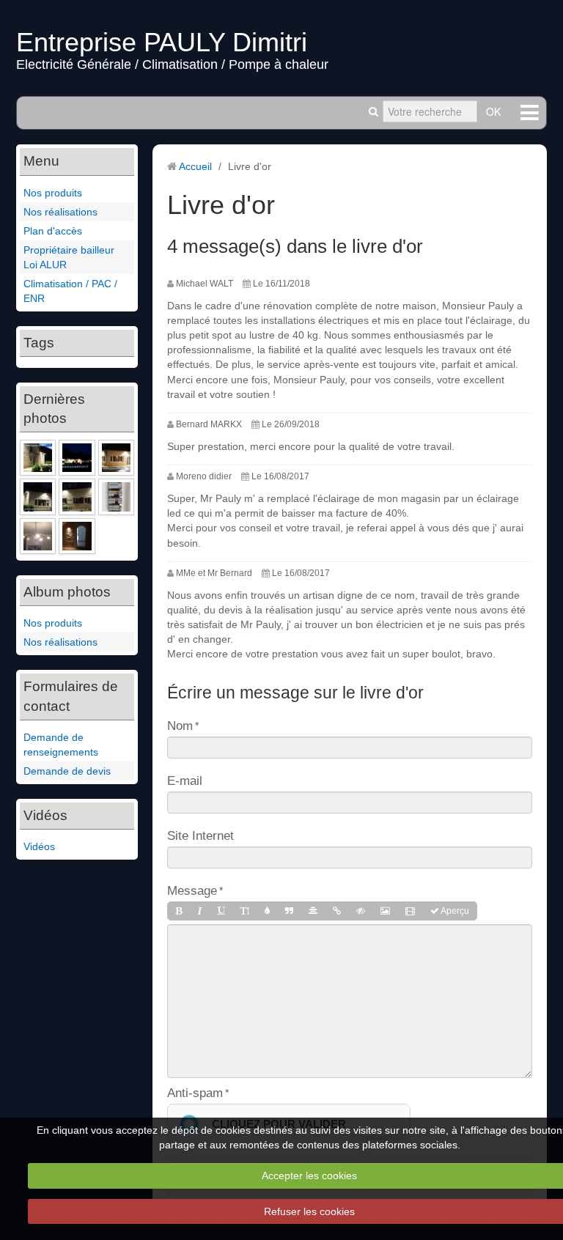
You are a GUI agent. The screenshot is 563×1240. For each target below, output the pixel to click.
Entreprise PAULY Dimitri (161, 42)
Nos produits (52, 193)
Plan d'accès (52, 231)
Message (192, 890)
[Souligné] (221, 910)
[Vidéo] (410, 910)
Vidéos (39, 846)
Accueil (195, 166)
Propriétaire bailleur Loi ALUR (68, 257)
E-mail (184, 780)
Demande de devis (67, 771)
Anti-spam (195, 1092)
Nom (180, 725)
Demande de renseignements (60, 744)
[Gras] (178, 910)
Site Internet (200, 835)
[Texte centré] (313, 910)
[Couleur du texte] (267, 910)
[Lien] (337, 910)
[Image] (385, 910)
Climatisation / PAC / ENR (70, 291)
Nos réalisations (60, 212)
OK (493, 111)
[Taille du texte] (244, 910)
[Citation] (289, 910)
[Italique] (199, 910)
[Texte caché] (360, 910)
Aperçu (454, 911)
